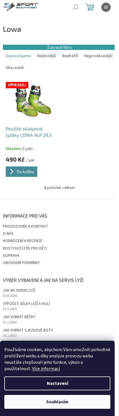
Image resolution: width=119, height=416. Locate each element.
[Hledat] (75, 7)
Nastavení (57, 383)
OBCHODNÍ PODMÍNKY (21, 263)
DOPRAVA (11, 255)
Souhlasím (57, 402)
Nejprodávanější (98, 56)
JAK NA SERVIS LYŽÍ (19, 290)
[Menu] (106, 7)
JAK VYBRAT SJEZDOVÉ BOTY (28, 330)
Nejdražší (70, 56)
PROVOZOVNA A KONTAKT (25, 226)
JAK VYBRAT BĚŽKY (19, 317)
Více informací (46, 369)
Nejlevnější (46, 56)
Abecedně (15, 68)
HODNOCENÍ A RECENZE (22, 241)
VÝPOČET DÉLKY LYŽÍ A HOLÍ (26, 304)
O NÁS (8, 234)
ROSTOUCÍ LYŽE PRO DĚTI (25, 248)
